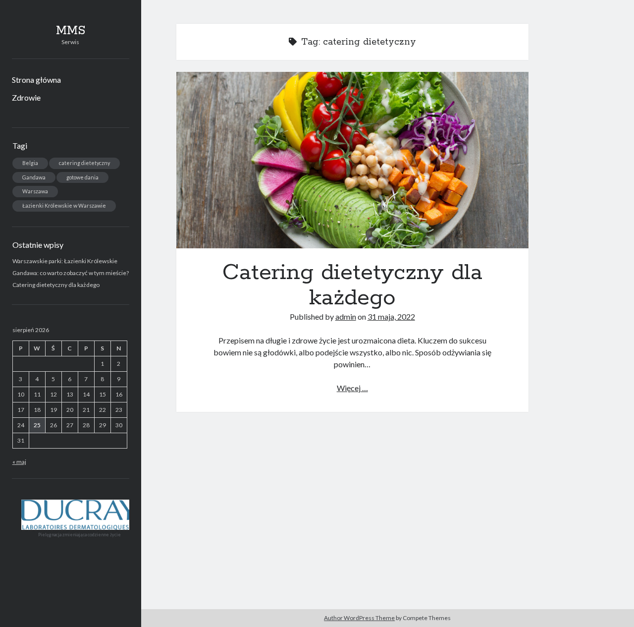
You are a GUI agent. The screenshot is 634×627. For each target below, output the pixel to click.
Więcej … (352, 388)
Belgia (30, 163)
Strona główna (36, 79)
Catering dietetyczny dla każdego (56, 284)
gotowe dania (82, 177)
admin (345, 316)
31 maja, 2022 (391, 316)
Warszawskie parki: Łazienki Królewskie (64, 261)
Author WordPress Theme (359, 618)
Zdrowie (26, 97)
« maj (19, 461)
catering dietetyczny (84, 163)
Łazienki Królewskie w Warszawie (64, 205)
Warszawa (35, 191)
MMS (70, 31)
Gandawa (34, 177)
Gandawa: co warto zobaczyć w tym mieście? (70, 273)
